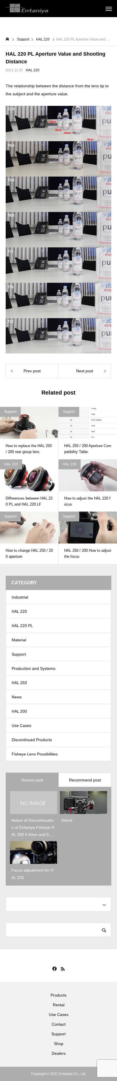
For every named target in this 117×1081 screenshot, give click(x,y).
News (17, 697)
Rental (58, 1005)
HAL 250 (19, 682)
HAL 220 (32, 70)
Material (19, 640)
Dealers (59, 1053)
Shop (58, 1044)
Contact (59, 1024)
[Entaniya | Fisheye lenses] (27, 8)
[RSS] (63, 969)
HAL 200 (19, 711)
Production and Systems (33, 668)
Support (10, 412)
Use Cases (21, 725)
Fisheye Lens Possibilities (35, 754)
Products (58, 995)
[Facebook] (54, 969)
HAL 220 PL (22, 625)
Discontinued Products (32, 739)
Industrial (20, 597)
